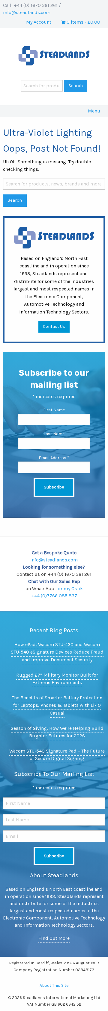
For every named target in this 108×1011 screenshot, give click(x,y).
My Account (38, 22)
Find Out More (54, 938)
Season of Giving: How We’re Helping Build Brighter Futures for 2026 (57, 732)
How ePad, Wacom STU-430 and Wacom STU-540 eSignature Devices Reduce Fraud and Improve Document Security (57, 652)
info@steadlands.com (26, 12)
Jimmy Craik (69, 588)
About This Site (54, 985)
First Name (54, 409)
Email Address (54, 457)
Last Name (54, 433)
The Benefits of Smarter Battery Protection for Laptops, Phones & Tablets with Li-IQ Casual (57, 705)
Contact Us (54, 326)
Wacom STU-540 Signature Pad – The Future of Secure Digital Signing (57, 755)
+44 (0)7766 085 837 (54, 596)
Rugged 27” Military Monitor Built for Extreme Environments (57, 679)
